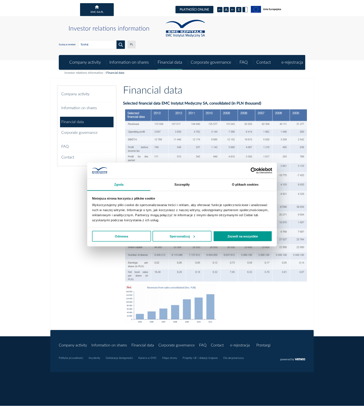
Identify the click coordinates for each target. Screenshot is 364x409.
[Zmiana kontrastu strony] (245, 9)
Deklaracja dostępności (119, 358)
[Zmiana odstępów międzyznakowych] (238, 9)
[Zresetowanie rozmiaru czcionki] (226, 9)
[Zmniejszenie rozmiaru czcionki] (219, 9)
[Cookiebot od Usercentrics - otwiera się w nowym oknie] (253, 171)
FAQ (244, 62)
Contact (263, 62)
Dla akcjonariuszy (233, 358)
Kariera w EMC (147, 358)
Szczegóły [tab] (182, 184)
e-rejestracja (292, 62)
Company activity (85, 62)
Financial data (170, 62)
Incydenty (94, 358)
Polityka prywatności (71, 358)
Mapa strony (169, 358)
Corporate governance (211, 62)
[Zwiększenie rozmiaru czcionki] (232, 9)
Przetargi (263, 345)
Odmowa (121, 236)
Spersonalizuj (180, 236)
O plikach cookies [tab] (245, 184)
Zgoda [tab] (119, 184)
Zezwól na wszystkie (243, 236)
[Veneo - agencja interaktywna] (292, 360)
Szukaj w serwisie (67, 44)
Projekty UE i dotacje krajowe (200, 358)
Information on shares (129, 62)
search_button (120, 44)
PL (131, 44)
